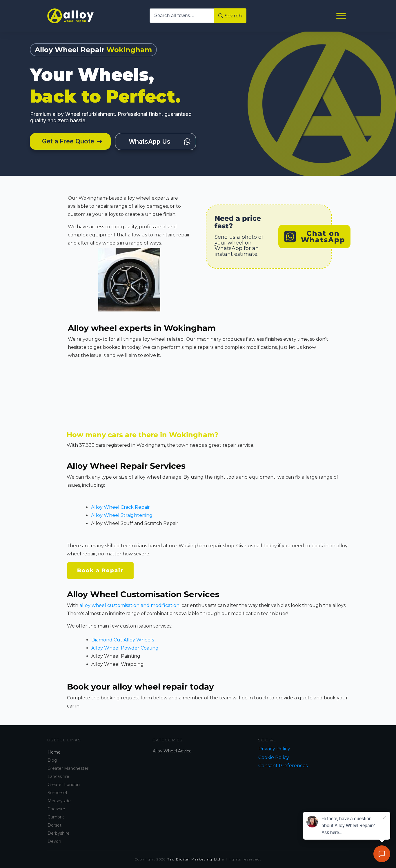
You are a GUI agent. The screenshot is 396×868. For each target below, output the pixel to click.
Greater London (64, 784)
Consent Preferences (283, 765)
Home (54, 752)
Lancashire (58, 776)
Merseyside (59, 800)
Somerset (58, 792)
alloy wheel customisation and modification (129, 605)
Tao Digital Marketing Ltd (194, 859)
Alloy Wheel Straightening (121, 515)
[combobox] (182, 15)
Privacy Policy (274, 749)
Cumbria (56, 817)
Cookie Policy (273, 757)
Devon (54, 841)
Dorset (54, 825)
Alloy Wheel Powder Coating (125, 648)
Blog (52, 760)
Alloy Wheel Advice (172, 751)
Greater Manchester (68, 768)
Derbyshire (59, 833)
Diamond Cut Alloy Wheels (122, 640)
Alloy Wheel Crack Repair (120, 507)
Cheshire (56, 809)
